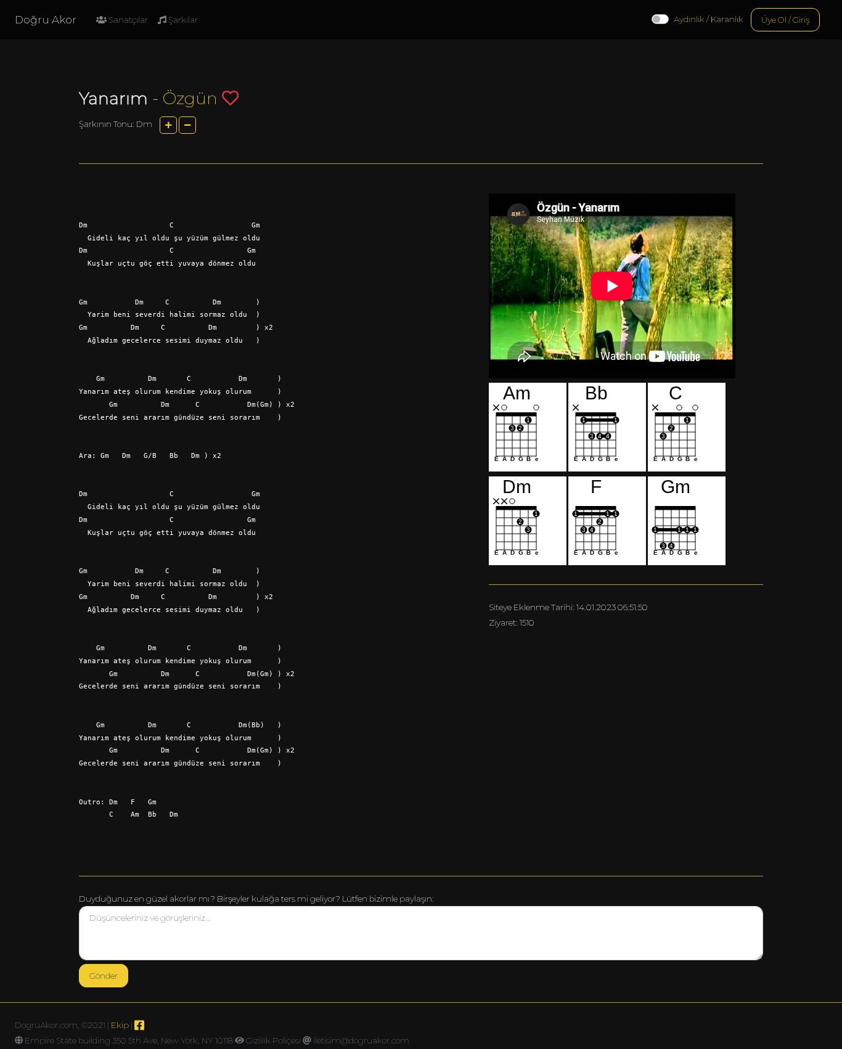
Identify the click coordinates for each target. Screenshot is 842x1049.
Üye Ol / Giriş (785, 20)
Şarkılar (182, 20)
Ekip (120, 1025)
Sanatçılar (127, 20)
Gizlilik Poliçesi (273, 1040)
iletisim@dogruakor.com (361, 1040)
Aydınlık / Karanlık (708, 19)
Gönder (103, 976)
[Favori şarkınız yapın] (230, 97)
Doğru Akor (45, 20)
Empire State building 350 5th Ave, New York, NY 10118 (129, 1040)
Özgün (190, 98)
